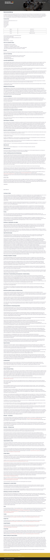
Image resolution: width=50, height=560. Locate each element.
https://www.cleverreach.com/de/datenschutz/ (34, 418)
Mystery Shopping (26, 2)
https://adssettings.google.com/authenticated (32, 521)
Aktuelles (31, 2)
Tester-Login (43, 2)
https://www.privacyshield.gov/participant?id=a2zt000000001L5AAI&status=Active (16, 461)
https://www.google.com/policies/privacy (23, 510)
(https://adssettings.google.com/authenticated (10, 479)
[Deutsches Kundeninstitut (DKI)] (9, 2)
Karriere (36, 2)
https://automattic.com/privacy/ (8, 378)
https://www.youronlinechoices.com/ (9, 173)
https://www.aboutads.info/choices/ (26, 172)
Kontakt (40, 2)
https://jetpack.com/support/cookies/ (14, 451)
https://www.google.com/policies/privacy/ (16, 521)
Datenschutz (23, 556)
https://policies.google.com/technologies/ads (12, 478)
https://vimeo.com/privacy (19, 509)
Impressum (19, 556)
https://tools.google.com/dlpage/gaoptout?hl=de (11, 511)
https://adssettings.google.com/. (8, 512)
